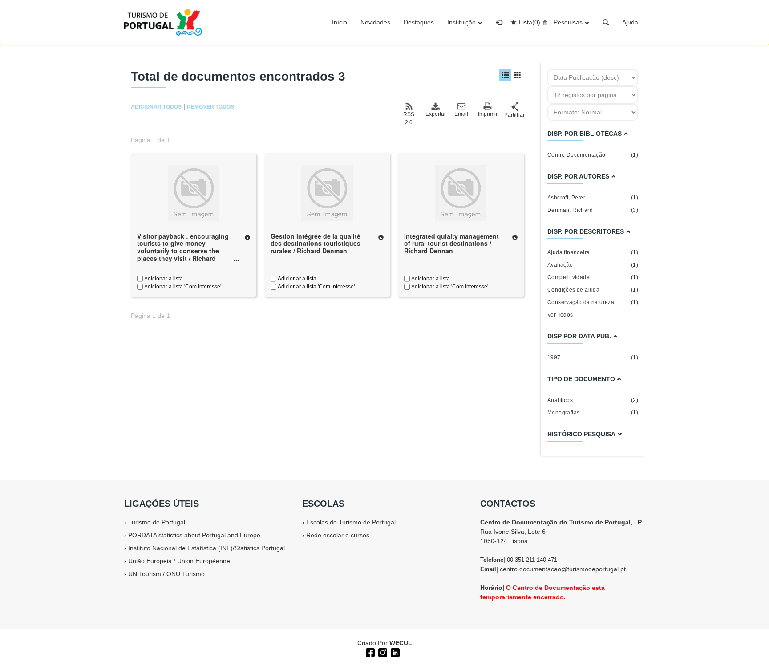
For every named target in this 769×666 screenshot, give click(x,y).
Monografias (592, 413)
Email (461, 114)
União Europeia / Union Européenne (179, 560)
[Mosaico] (517, 75)
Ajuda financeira (592, 252)
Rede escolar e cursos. (338, 535)
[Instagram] (381, 651)
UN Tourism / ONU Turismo (166, 573)
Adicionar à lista (163, 279)
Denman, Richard (592, 210)
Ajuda (630, 22)
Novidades (375, 22)
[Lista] (505, 75)
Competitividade (592, 277)
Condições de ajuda (592, 290)
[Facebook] (369, 651)
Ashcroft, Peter (592, 198)
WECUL (400, 642)
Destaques (419, 22)
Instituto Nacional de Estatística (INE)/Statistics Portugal (206, 548)
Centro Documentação (592, 155)
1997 (592, 357)
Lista (529, 22)
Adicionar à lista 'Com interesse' (182, 287)
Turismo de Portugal (156, 522)
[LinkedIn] (394, 651)
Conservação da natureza (592, 302)
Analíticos (592, 400)
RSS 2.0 (408, 118)
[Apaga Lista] (543, 22)
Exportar (435, 114)
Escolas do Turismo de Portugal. (351, 522)
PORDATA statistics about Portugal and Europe (194, 535)
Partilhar (514, 115)
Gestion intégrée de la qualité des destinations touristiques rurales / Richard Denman (315, 243)
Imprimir (488, 114)
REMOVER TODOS (210, 107)
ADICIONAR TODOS (156, 107)
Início (339, 22)
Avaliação (592, 265)
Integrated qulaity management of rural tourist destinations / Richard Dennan (451, 243)
